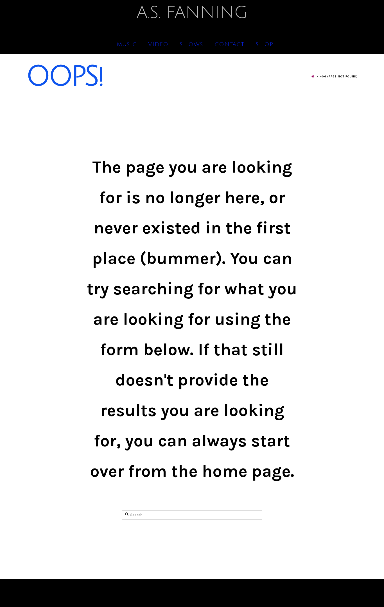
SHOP (264, 44)
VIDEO (158, 44)
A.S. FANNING (192, 12)
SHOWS (191, 44)
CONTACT (229, 44)
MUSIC (127, 44)
